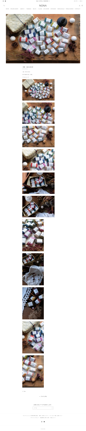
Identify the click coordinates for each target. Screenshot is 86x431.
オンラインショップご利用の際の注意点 (30, 415)
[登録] (52, 408)
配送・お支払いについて (44, 415)
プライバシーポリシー (35, 417)
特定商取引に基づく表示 (44, 417)
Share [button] (25, 391)
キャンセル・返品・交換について (56, 415)
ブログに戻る (44, 396)
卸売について (52, 417)
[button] (4, 5)
